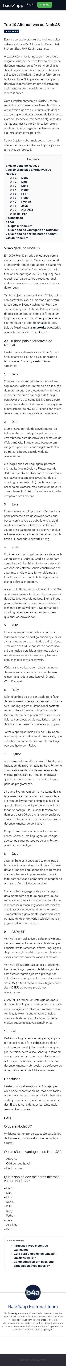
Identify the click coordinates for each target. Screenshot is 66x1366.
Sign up (44, 4)
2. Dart (18, 181)
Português (12, 31)
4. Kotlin (19, 189)
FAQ (10, 222)
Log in (30, 4)
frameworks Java (42, 327)
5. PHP (18, 193)
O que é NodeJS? (19, 226)
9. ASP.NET (21, 209)
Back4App (13, 1313)
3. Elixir (19, 185)
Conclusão (14, 218)
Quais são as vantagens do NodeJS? (32, 230)
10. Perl (19, 213)
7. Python (21, 201)
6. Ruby (19, 197)
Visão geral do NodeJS (22, 165)
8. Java (19, 205)
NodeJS (44, 255)
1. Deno (19, 177)
